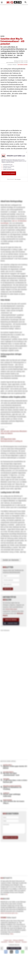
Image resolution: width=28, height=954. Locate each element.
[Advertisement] (14, 19)
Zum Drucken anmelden (22, 64)
